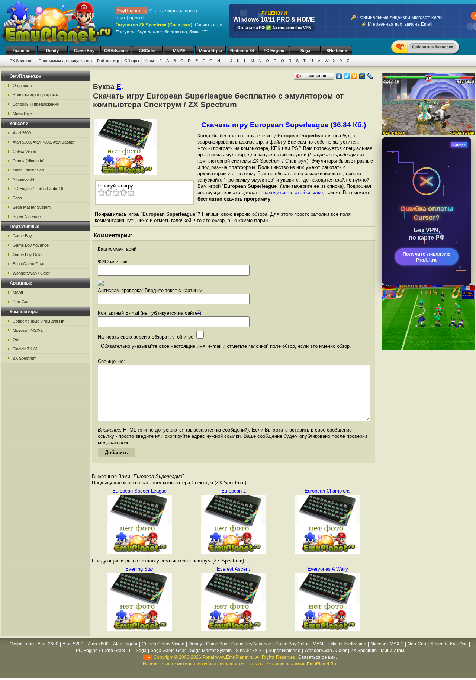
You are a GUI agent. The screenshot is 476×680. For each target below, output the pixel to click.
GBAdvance (116, 50)
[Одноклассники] (354, 76)
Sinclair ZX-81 (25, 349)
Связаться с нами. (317, 657)
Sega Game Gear (29, 264)
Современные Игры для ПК (38, 321)
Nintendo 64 (242, 50)
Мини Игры (210, 50)
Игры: (149, 60)
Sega (305, 50)
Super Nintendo (27, 216)
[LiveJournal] (370, 76)
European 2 (233, 491)
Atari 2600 (22, 133)
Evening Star (139, 569)
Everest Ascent (233, 569)
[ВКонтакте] (339, 76)
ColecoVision (24, 151)
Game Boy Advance (31, 245)
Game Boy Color (28, 254)
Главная (21, 50)
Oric (16, 339)
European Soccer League (139, 491)
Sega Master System (32, 207)
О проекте (22, 85)
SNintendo (337, 50)
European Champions (328, 491)
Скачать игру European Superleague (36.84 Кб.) (283, 125)
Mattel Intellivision (28, 170)
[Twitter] (347, 76)
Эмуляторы (22, 644)
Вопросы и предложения (36, 104)
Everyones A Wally (328, 569)
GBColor (147, 50)
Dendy (52, 50)
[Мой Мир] (362, 76)
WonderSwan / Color (31, 273)
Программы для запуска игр (65, 60)
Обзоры (131, 60)
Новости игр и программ (36, 95)
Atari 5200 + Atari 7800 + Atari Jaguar (100, 644)
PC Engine (274, 50)
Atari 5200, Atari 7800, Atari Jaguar (44, 142)
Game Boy (84, 50)
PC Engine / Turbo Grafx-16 (38, 188)
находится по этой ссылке (293, 192)
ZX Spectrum (21, 60)
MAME (179, 50)
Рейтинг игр (108, 60)
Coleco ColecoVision (163, 644)
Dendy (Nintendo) (29, 160)
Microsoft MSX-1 (28, 330)
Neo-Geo (21, 301)
